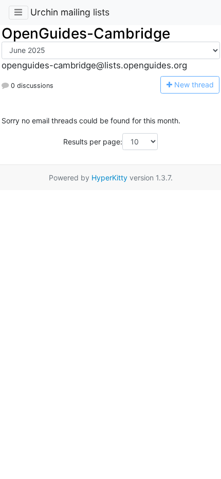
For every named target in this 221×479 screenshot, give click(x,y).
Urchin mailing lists (69, 12)
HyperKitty (109, 177)
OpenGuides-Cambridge (86, 33)
